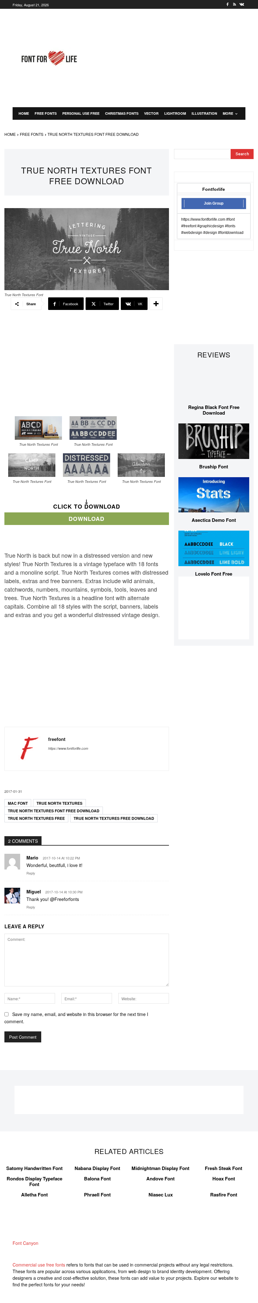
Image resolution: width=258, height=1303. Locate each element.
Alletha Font (34, 1194)
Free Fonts (31, 134)
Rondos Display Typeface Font (34, 1181)
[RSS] (234, 4)
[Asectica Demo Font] (213, 495)
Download (86, 519)
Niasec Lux (161, 1194)
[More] (156, 303)
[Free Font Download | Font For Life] (48, 58)
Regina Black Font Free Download (213, 410)
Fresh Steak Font (223, 1168)
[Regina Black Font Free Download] (213, 382)
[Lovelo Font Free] (213, 548)
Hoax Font (223, 1178)
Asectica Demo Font (214, 519)
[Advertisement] (175, 57)
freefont (56, 739)
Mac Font (18, 803)
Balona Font (97, 1178)
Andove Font (160, 1178)
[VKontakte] (241, 4)
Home (10, 134)
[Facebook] (227, 4)
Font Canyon (25, 1243)
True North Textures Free (36, 818)
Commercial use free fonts (39, 1265)
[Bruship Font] (213, 441)
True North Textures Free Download (114, 818)
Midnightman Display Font (160, 1168)
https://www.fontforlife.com (68, 748)
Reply (30, 872)
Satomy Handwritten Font (34, 1168)
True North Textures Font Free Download (53, 811)
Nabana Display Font (97, 1168)
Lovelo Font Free (213, 573)
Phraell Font (97, 1194)
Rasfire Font (223, 1194)
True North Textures (59, 803)
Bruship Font (213, 466)
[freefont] (26, 749)
